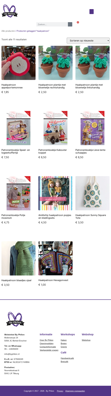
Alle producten (8, 31)
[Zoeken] (70, 24)
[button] (91, 11)
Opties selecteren (51, 230)
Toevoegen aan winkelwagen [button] (12, 101)
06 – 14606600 (11, 349)
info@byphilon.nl (12, 354)
